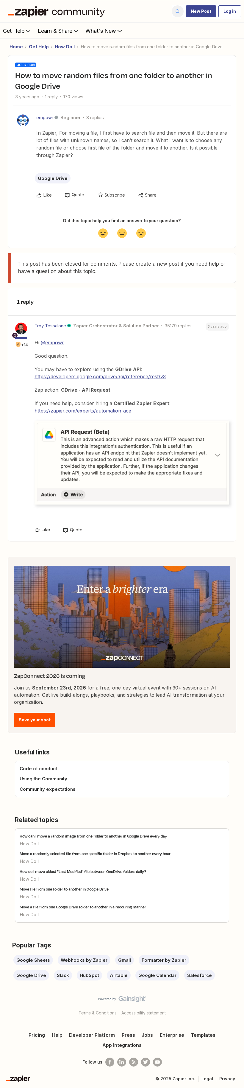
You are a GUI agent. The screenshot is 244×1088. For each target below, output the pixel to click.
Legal (207, 1078)
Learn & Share (55, 31)
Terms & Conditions (98, 1012)
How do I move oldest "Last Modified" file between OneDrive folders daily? (83, 871)
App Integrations (122, 1045)
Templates (203, 1035)
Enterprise (172, 1035)
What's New (100, 31)
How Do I (65, 46)
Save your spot (35, 719)
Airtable (119, 975)
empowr (44, 117)
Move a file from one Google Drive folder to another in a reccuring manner (83, 907)
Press (128, 1035)
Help (57, 1035)
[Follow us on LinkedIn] (121, 1062)
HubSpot (89, 975)
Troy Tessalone (50, 326)
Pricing (37, 1035)
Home (16, 46)
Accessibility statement (143, 1012)
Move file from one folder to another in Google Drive (64, 889)
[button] (201, 11)
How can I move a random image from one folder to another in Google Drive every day (93, 836)
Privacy (227, 1078)
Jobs (147, 1035)
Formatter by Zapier (164, 960)
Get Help (14, 31)
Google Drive (53, 178)
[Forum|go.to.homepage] (58, 11)
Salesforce (199, 975)
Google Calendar (157, 975)
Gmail (124, 960)
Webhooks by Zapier (84, 960)
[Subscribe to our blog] (133, 1062)
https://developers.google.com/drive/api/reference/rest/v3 (100, 376)
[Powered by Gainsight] (122, 1000)
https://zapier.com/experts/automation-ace (83, 411)
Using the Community (43, 779)
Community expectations (48, 789)
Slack (63, 975)
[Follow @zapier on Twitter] (145, 1062)
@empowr (52, 342)
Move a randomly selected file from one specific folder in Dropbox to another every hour (95, 853)
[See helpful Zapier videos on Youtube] (157, 1062)
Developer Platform (92, 1035)
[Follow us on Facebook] (109, 1062)
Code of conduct (38, 768)
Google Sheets (33, 960)
